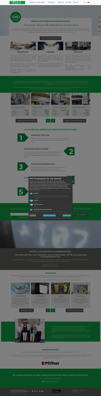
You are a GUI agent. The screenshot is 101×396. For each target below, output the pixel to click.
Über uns (61, 2)
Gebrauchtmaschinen (37, 2)
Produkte (51, 2)
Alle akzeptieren (67, 215)
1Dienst (36, 202)
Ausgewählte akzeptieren (49, 215)
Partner (68, 2)
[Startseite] (17, 3)
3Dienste (36, 198)
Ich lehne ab (33, 215)
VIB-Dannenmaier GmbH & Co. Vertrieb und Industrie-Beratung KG (58, 217)
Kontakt (76, 2)
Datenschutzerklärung (45, 189)
